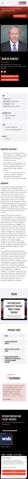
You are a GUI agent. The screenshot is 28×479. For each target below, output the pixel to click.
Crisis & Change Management (13, 129)
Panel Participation (10, 115)
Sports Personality (5, 62)
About (3, 454)
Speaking (7, 118)
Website (7, 138)
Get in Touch (18, 454)
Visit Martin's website (10, 79)
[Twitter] (5, 72)
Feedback (9, 454)
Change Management (11, 127)
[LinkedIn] (2, 72)
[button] (1, 3)
